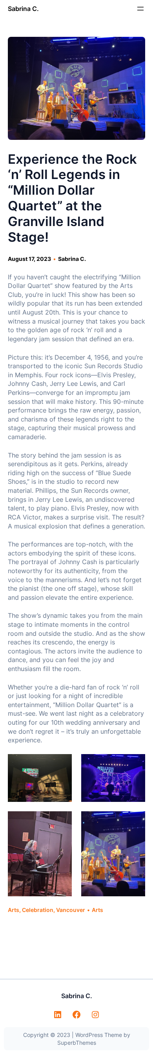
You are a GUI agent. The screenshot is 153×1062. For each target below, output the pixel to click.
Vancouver (70, 909)
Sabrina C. (23, 9)
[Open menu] (140, 8)
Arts (13, 909)
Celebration (37, 909)
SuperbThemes (76, 1042)
